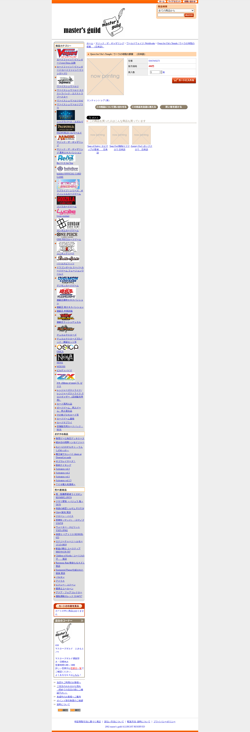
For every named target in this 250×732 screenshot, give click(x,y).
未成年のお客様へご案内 (69, 696)
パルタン (60, 577)
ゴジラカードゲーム (67, 206)
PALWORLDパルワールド (69, 133)
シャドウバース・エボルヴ (70, 121)
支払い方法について (114, 721)
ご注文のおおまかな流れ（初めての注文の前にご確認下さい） (70, 689)
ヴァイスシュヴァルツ (68, 86)
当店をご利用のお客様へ (69, 682)
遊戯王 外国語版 (65, 311)
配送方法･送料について (138, 721)
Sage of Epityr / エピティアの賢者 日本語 (97, 149)
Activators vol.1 (63, 476)
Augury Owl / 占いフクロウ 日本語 (141, 148)
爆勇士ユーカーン (64, 588)
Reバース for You (65, 163)
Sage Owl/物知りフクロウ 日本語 (120, 148)
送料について (63, 704)
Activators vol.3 (63, 469)
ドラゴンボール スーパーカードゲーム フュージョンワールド (70, 270)
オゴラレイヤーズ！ (66, 461)
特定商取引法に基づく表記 (87, 721)
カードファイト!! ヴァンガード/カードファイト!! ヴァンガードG (70, 70)
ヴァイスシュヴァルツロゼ (70, 100)
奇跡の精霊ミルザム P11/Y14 (70, 508)
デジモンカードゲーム (68, 285)
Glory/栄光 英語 (63, 512)
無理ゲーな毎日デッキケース (70, 438)
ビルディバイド (64, 370)
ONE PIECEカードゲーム (69, 239)
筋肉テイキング (63, 465)
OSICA (60, 351)
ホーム (90, 43)
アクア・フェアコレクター (69, 592)
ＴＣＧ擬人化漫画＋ (66, 484)
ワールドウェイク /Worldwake (140, 43)
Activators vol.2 (63, 473)
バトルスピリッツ (65, 263)
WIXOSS (61, 366)
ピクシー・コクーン (66, 584)
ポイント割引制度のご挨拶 (70, 700)
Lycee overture (63, 216)
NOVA (60, 362)
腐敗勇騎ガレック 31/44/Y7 (69, 596)
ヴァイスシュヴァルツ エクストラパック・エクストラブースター (70, 93)
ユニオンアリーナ (65, 253)
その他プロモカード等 (68, 415)
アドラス (60, 581)
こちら (76, 675)
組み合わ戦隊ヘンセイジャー (70, 442)
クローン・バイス (64, 516)
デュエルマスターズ (67, 335)
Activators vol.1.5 (63, 480)
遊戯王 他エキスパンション (70, 307)
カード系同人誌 (64, 404)
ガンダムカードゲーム (68, 230)
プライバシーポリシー (165, 721)
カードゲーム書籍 (65, 418)
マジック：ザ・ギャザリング (110, 43)
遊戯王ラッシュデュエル (69, 322)
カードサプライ (64, 422)
